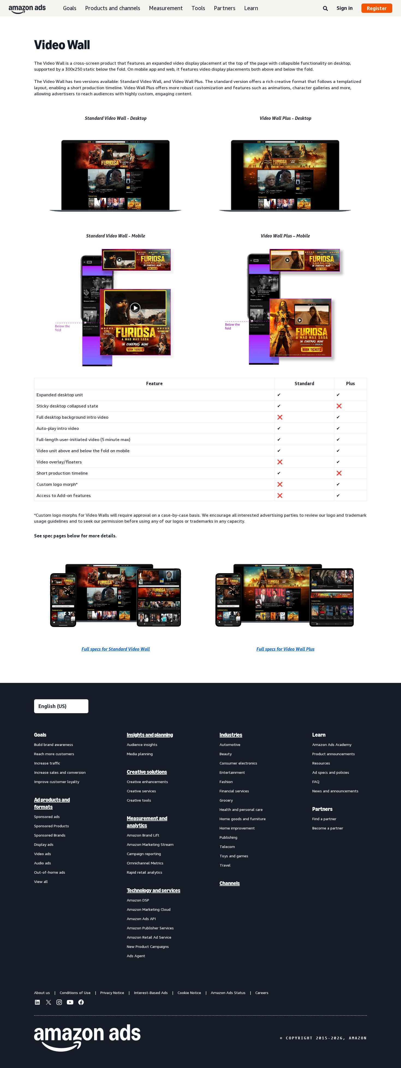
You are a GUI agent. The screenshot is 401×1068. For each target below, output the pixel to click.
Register (377, 8)
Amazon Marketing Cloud (148, 909)
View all (41, 881)
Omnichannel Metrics (145, 863)
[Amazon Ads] (23, 8)
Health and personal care (241, 809)
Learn (251, 8)
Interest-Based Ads (151, 992)
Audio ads (42, 863)
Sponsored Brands (49, 835)
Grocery (226, 800)
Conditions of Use (75, 992)
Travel (225, 865)
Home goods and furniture (243, 818)
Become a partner (327, 828)
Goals (69, 8)
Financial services (234, 791)
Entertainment (232, 772)
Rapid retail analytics (144, 872)
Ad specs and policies (330, 772)
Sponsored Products (51, 825)
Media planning (140, 753)
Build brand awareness (53, 744)
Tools (198, 8)
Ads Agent (136, 955)
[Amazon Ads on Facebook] (81, 1003)
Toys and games (234, 855)
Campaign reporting (144, 853)
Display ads (43, 844)
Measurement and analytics (147, 822)
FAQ (315, 781)
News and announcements (335, 791)
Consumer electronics (238, 763)
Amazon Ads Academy (331, 744)
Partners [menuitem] (322, 809)
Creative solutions (147, 772)
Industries (231, 734)
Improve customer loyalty (56, 781)
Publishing (228, 837)
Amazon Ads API (141, 918)
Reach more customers (54, 753)
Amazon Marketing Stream (150, 844)
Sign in (345, 8)
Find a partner (324, 818)
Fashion (226, 781)
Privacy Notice (112, 992)
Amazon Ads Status (228, 992)
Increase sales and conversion (60, 772)
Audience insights (142, 744)
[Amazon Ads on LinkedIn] (37, 1003)
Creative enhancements (147, 781)
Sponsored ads (47, 816)
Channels (230, 883)
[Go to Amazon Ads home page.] (87, 1038)
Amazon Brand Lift (143, 835)
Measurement (166, 8)
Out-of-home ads (49, 872)
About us (42, 992)
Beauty (226, 753)
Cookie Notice (189, 992)
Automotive (230, 744)
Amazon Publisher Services (150, 928)
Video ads (42, 853)
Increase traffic (47, 763)
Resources (321, 763)
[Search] (325, 8)
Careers (261, 992)
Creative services (141, 791)
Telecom (227, 846)
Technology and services (153, 890)
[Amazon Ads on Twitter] (48, 1002)
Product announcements (333, 753)
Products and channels (112, 8)
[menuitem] (61, 845)
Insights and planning (150, 734)
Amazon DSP (138, 900)
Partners (224, 8)
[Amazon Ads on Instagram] (59, 1003)
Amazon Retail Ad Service (149, 937)
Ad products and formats (52, 803)
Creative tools (139, 800)
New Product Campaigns (148, 946)
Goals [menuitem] (40, 734)
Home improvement (237, 828)
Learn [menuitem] (318, 734)
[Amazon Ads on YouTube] (70, 1003)
